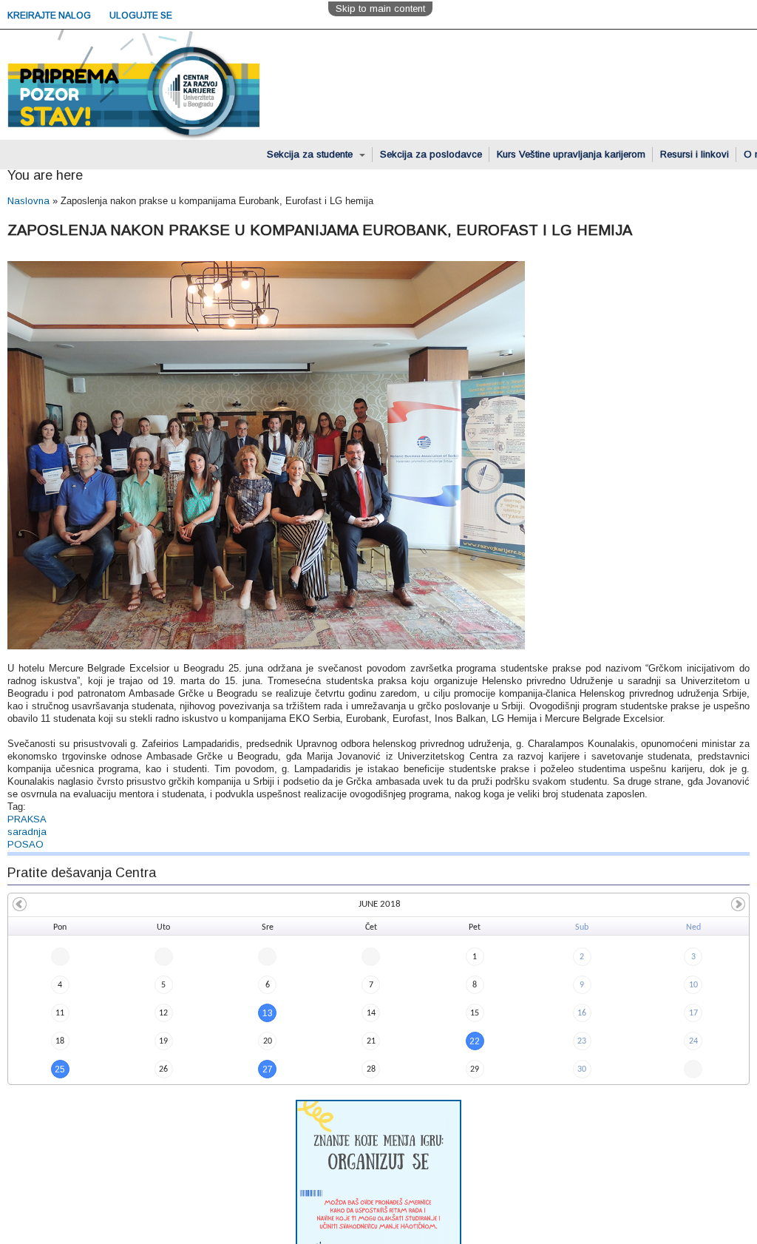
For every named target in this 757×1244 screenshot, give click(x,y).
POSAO (25, 844)
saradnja (27, 831)
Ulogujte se (140, 15)
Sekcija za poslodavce (431, 154)
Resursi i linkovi (694, 154)
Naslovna (28, 200)
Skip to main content (380, 8)
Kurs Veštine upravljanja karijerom (571, 154)
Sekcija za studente (311, 154)
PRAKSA (27, 819)
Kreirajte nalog (50, 15)
